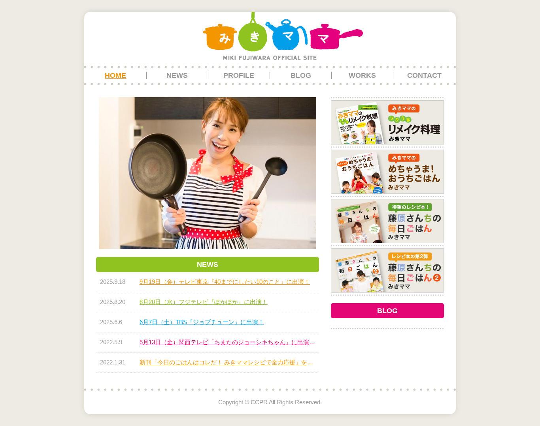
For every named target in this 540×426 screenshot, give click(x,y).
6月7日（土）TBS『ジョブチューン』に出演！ (202, 322)
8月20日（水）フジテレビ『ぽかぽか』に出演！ (204, 301)
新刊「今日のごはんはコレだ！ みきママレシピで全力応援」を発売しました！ (227, 362)
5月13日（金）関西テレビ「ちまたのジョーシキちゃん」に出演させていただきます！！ (227, 342)
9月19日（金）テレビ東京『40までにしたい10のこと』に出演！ (225, 281)
